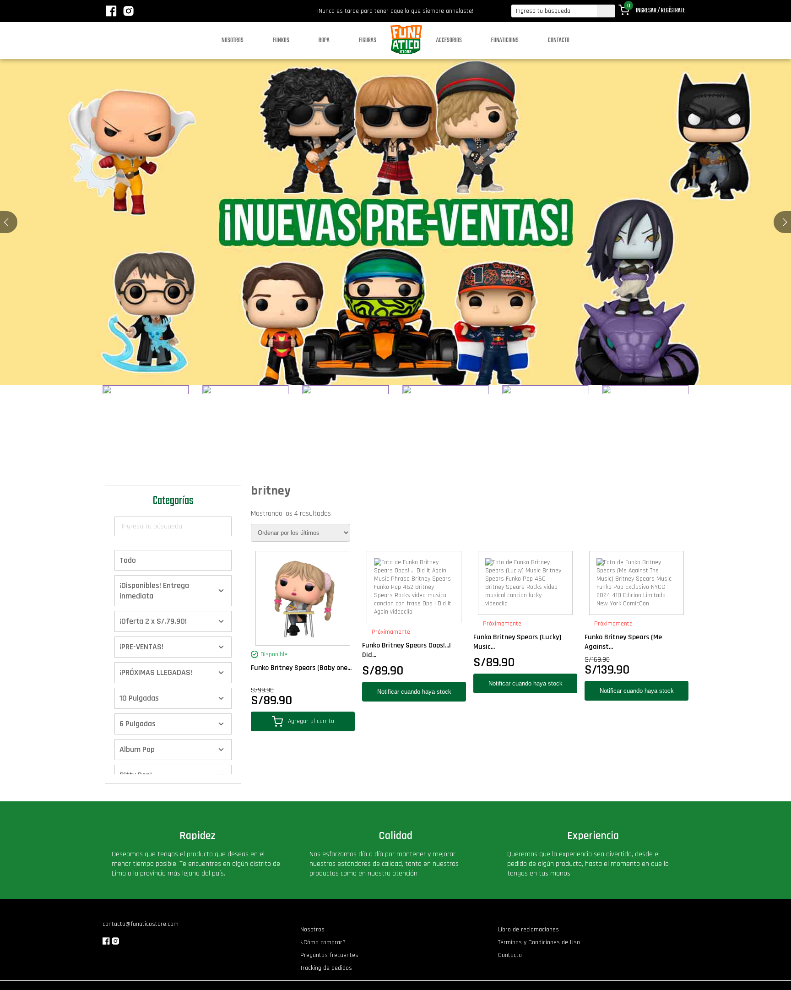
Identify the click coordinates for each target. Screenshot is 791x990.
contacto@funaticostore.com (141, 924)
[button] (785, 222)
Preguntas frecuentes (329, 955)
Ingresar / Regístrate (660, 10)
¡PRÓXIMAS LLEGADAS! (155, 672)
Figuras (367, 40)
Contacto (558, 40)
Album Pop (137, 749)
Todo (127, 560)
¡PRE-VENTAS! (141, 647)
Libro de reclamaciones (528, 929)
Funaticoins (505, 40)
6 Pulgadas (137, 723)
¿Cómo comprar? (323, 942)
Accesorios (449, 40)
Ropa (324, 40)
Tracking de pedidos (326, 968)
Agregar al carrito (311, 721)
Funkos (281, 40)
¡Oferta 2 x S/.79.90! (153, 621)
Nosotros (233, 40)
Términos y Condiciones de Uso (539, 942)
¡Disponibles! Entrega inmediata (154, 590)
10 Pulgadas (139, 698)
